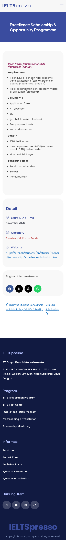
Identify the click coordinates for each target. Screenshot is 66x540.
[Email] (16, 505)
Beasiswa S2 (13, 238)
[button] (10, 289)
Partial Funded (31, 238)
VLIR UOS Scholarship (52, 307)
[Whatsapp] (7, 505)
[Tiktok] (34, 505)
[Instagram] (25, 505)
